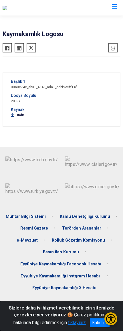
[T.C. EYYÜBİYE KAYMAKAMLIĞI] (33, 7)
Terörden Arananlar (81, 228)
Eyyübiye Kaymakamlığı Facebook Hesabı (60, 264)
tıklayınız (77, 322)
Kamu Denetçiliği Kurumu (85, 216)
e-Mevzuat (27, 240)
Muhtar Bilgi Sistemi (26, 216)
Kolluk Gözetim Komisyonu (78, 240)
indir (20, 115)
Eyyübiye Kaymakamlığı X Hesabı (64, 287)
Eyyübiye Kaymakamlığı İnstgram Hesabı (61, 276)
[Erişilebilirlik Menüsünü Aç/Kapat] (110, 318)
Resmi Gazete (34, 228)
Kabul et (99, 322)
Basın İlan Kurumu (61, 252)
